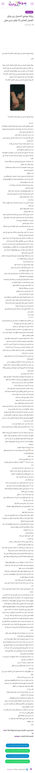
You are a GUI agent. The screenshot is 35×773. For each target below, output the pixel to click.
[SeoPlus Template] (27, 769)
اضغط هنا (17, 736)
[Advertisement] (17, 36)
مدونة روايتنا (10, 769)
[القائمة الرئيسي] (32, 4)
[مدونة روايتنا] (17, 4)
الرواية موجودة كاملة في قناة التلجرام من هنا (17, 745)
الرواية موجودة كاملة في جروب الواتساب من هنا (17, 751)
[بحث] (3, 4)
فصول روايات (29, 12)
